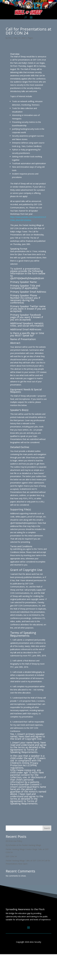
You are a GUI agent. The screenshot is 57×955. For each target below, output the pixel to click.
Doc (10, 38)
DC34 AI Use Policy (14, 841)
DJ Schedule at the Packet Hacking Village (23, 845)
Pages (30, 38)
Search (47, 828)
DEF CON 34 (11, 856)
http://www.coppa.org (23, 770)
